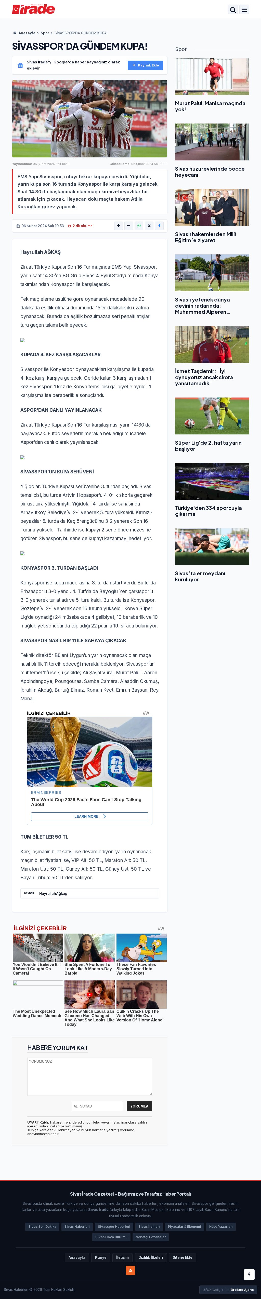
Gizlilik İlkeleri (150, 1257)
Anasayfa (26, 33)
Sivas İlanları (149, 1226)
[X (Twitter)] (149, 226)
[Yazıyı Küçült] (128, 226)
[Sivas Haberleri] (33, 8)
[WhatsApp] (139, 226)
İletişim (122, 1257)
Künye (101, 1257)
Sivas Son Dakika (42, 1226)
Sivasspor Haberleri (114, 1226)
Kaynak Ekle (148, 65)
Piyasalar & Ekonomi (184, 1226)
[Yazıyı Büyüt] (118, 226)
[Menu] (244, 10)
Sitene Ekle (182, 1257)
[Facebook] (159, 226)
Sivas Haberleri (77, 1226)
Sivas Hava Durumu (111, 1237)
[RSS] (130, 1270)
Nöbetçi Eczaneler (151, 1237)
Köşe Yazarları (221, 1226)
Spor (45, 33)
